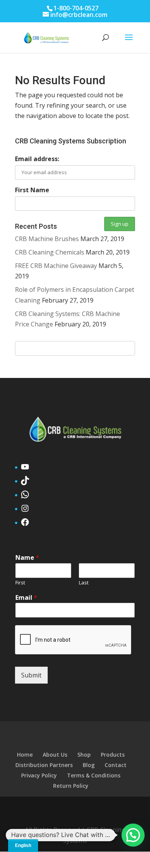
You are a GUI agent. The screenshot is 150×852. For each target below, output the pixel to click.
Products (113, 754)
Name (27, 558)
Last (83, 582)
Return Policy (70, 785)
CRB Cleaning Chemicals (49, 252)
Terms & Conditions (93, 775)
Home (25, 754)
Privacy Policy (39, 775)
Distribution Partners (44, 765)
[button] (133, 835)
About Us (55, 754)
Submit (31, 675)
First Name (32, 190)
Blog (89, 765)
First (20, 582)
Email (26, 598)
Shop (84, 754)
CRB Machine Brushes (47, 239)
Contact (116, 765)
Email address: (37, 159)
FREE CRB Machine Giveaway (56, 265)
